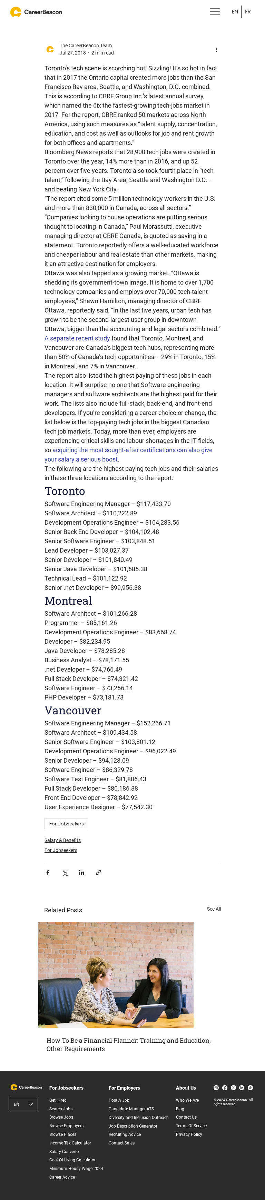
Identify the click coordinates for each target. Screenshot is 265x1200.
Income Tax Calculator (70, 1143)
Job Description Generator (133, 1126)
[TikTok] (250, 1087)
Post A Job (119, 1100)
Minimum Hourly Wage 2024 (76, 1168)
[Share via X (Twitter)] (64, 872)
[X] (233, 1087)
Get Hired (58, 1100)
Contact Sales (122, 1143)
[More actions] (216, 49)
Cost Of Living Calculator (72, 1160)
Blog (180, 1109)
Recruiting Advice (125, 1134)
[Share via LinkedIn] (81, 872)
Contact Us (186, 1117)
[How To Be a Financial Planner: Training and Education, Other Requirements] (132, 975)
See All (214, 909)
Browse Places (62, 1134)
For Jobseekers (66, 824)
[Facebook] (224, 1087)
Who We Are (187, 1100)
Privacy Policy (189, 1134)
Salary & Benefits (63, 840)
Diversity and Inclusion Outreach (139, 1117)
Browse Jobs (61, 1117)
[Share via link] (98, 872)
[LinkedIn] (241, 1087)
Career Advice (62, 1177)
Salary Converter (64, 1151)
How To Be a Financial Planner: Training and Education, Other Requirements (129, 1044)
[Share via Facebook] (48, 872)
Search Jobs (60, 1109)
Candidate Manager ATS (131, 1109)
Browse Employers (66, 1125)
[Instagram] (216, 1087)
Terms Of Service (191, 1125)
